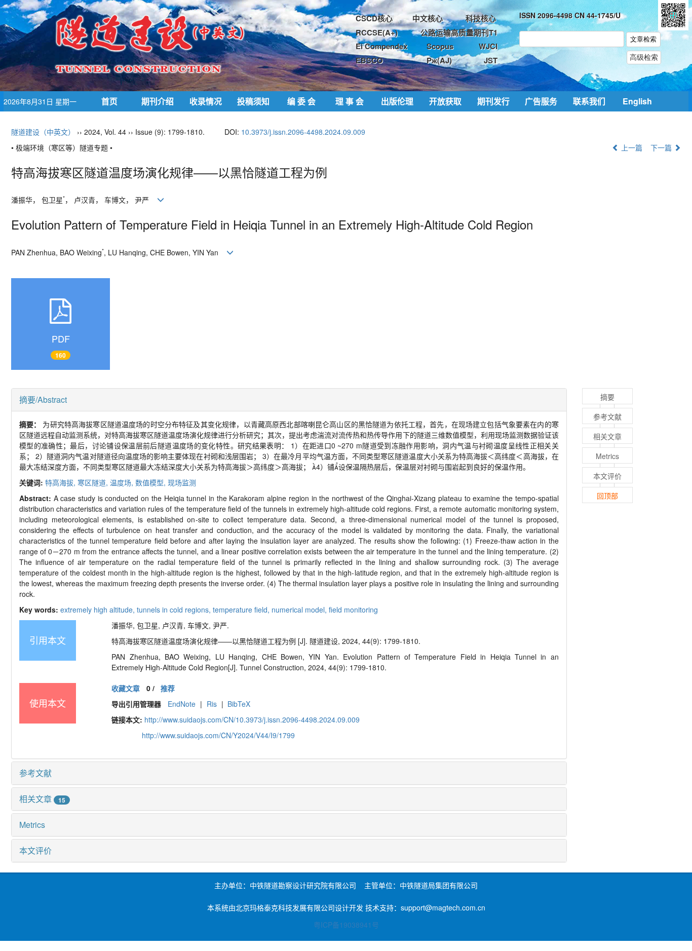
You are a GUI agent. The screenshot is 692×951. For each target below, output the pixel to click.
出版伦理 (397, 101)
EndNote (182, 704)
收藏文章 (125, 688)
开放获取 (445, 101)
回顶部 (607, 495)
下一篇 (662, 147)
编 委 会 (301, 101)
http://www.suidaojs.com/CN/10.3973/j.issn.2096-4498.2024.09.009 (252, 719)
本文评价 (35, 850)
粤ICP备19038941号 (346, 925)
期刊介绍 (157, 101)
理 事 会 (349, 101)
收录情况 (205, 101)
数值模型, (151, 482)
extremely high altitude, (98, 609)
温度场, (122, 482)
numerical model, (300, 609)
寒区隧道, (94, 482)
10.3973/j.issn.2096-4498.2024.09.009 (303, 132)
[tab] (289, 400)
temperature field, (242, 609)
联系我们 (589, 101)
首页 (109, 101)
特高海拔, (61, 482)
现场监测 (182, 482)
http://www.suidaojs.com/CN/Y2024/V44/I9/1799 (218, 735)
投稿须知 (253, 101)
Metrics (32, 824)
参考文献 (35, 773)
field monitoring (353, 609)
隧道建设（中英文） (43, 132)
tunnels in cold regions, (175, 609)
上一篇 (630, 147)
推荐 (168, 688)
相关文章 (42, 799)
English (637, 101)
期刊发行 (493, 101)
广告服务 (541, 101)
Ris (212, 704)
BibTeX (238, 704)
